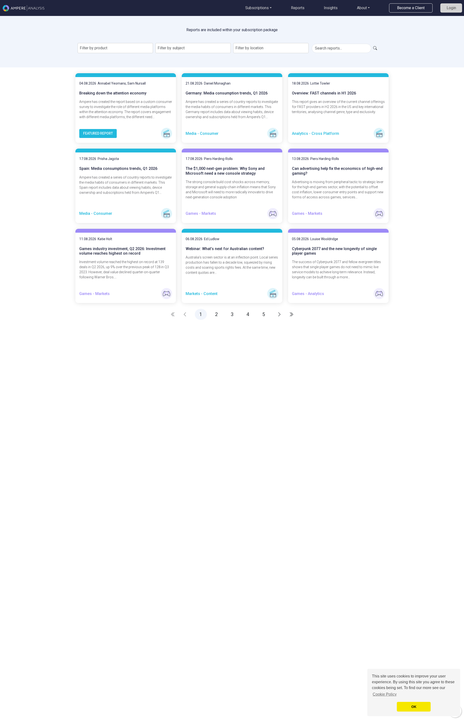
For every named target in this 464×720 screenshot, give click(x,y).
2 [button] (216, 314)
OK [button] (413, 707)
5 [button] (263, 314)
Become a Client (411, 8)
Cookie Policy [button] (385, 694)
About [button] (362, 8)
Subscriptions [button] (257, 8)
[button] (279, 314)
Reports (297, 8)
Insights (331, 8)
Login (451, 8)
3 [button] (232, 314)
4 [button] (247, 314)
